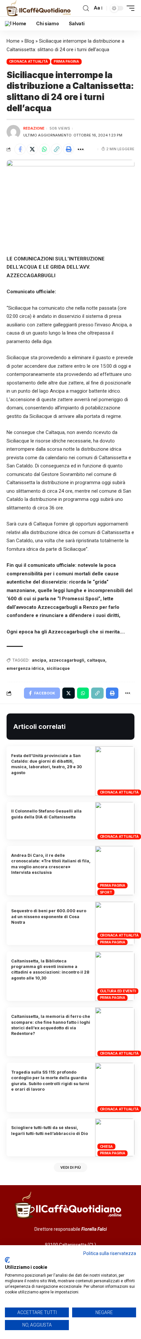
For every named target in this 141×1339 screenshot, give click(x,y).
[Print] (68, 149)
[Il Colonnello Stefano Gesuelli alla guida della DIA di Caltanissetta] (114, 821)
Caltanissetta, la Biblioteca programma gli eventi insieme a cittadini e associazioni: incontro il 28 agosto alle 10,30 (50, 969)
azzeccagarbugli (66, 660)
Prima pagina (66, 61)
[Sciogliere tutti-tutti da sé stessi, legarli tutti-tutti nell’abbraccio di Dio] (114, 1137)
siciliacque (58, 668)
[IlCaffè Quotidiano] (40, 8)
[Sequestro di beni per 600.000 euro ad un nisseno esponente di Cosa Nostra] (114, 923)
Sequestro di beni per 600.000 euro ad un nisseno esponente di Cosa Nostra (48, 916)
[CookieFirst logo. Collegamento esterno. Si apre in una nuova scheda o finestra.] (7, 1260)
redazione (34, 128)
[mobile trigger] (128, 8)
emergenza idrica (25, 668)
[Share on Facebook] (20, 149)
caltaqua (96, 660)
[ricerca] (86, 8)
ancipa (39, 660)
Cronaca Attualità (28, 61)
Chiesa (106, 1146)
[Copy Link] (56, 149)
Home (13, 41)
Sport (106, 892)
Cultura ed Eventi (118, 991)
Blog (29, 41)
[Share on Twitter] (32, 149)
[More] (80, 149)
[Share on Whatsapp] (44, 149)
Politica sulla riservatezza (109, 1253)
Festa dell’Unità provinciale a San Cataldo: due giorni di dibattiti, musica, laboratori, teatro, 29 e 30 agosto (46, 764)
